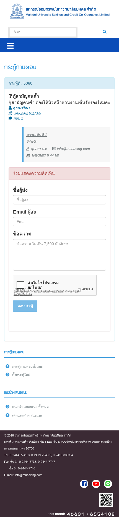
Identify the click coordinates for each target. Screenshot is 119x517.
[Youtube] (96, 484)
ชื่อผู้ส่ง (20, 190)
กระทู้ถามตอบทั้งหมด (27, 366)
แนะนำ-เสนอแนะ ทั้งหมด (30, 407)
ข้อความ (22, 234)
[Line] (108, 484)
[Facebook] (84, 484)
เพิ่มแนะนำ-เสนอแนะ (27, 415)
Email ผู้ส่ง (24, 212)
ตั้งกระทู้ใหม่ (21, 375)
